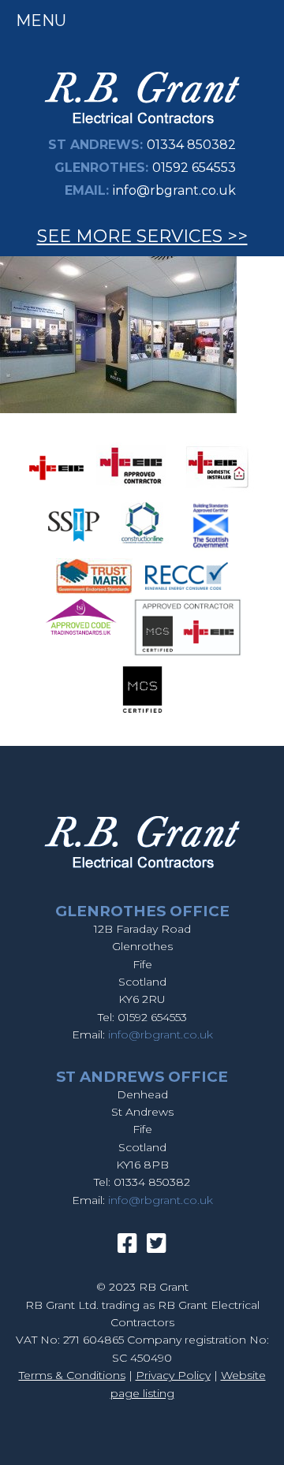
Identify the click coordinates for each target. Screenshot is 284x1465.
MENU (41, 20)
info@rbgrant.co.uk (174, 190)
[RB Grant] (142, 126)
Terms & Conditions (72, 1375)
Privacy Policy (173, 1375)
